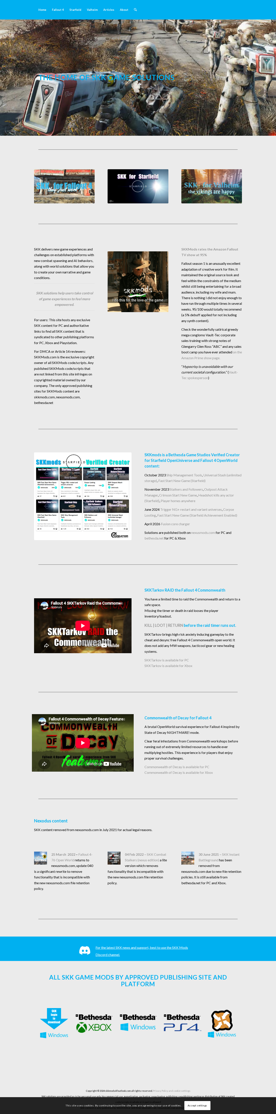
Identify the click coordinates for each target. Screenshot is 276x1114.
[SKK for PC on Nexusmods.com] (222, 1023)
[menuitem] (42, 9)
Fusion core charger (175, 524)
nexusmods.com (203, 532)
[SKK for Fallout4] (64, 186)
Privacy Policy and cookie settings (171, 1090)
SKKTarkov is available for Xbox (168, 666)
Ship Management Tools (184, 475)
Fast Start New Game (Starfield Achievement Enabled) (197, 515)
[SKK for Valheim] (211, 186)
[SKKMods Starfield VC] (83, 496)
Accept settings (197, 1105)
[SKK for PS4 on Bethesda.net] (182, 1024)
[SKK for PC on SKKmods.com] (54, 1023)
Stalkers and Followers (186, 489)
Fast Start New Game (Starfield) (181, 481)
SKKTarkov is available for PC (166, 660)
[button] (211, 292)
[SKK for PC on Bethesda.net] (138, 1024)
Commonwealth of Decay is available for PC (176, 767)
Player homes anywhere (178, 501)
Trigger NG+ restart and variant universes (191, 509)
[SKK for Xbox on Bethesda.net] (94, 1024)
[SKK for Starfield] (138, 186)
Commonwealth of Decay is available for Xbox (178, 772)
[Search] (135, 9)
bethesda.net (154, 538)
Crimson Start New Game (178, 495)
